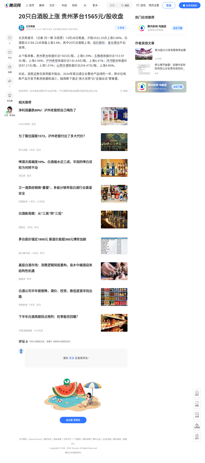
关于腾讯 (23, 439)
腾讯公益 (96, 439)
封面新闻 (23, 201)
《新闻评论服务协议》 (61, 341)
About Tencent (35, 439)
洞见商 (22, 176)
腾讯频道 (117, 439)
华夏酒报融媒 (25, 330)
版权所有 (77, 452)
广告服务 (77, 439)
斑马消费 (23, 150)
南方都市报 (24, 253)
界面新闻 (23, 305)
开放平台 (67, 439)
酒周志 (22, 227)
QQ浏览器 (106, 439)
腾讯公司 (69, 452)
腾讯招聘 (87, 439)
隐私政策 (57, 439)
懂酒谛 (22, 279)
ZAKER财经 (24, 124)
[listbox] (73, 216)
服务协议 (48, 439)
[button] (178, 28)
